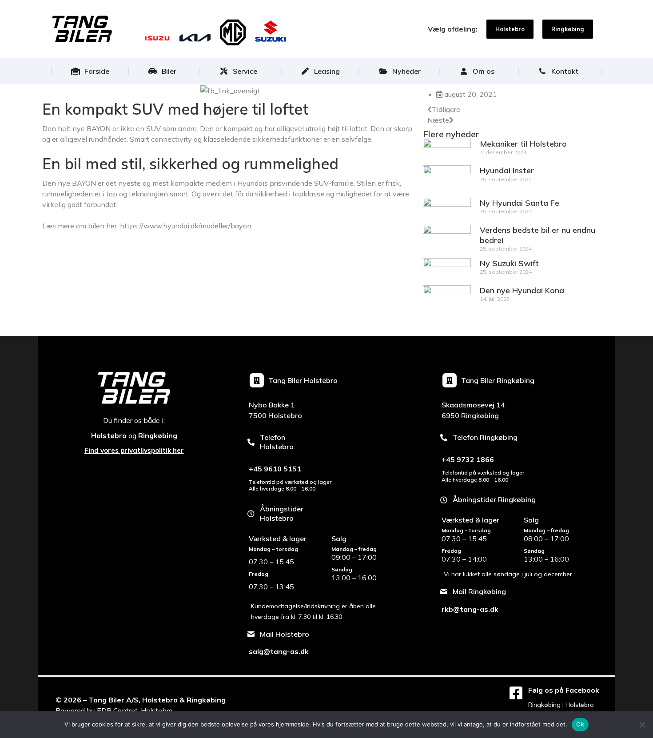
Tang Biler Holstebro (303, 380)
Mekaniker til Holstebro (523, 144)
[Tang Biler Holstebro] (257, 380)
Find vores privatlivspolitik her (134, 450)
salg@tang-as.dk (279, 651)
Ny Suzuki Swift (509, 263)
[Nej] (641, 724)
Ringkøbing (157, 435)
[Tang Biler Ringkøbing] (449, 380)
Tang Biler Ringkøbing (497, 380)
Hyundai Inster (507, 170)
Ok (580, 724)
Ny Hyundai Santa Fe (519, 203)
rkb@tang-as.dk (470, 609)
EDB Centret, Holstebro (135, 710)
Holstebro (109, 435)
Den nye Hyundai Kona (522, 290)
